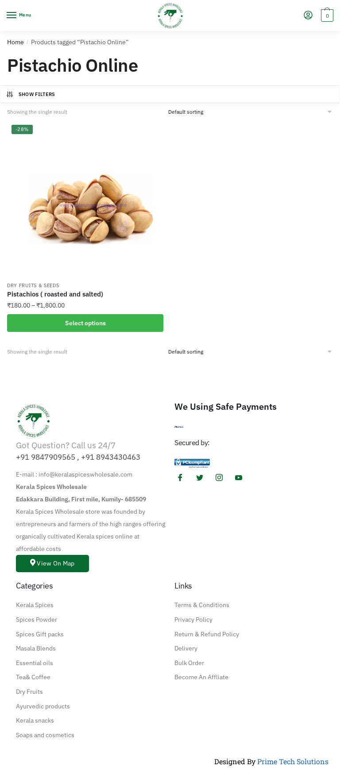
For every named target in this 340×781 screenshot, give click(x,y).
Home (15, 42)
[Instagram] (222, 477)
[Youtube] (241, 477)
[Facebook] (183, 477)
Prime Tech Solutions (292, 761)
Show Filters (37, 94)
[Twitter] (202, 477)
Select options (85, 323)
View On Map (55, 563)
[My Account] (308, 16)
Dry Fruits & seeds (33, 285)
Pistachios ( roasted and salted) (55, 294)
